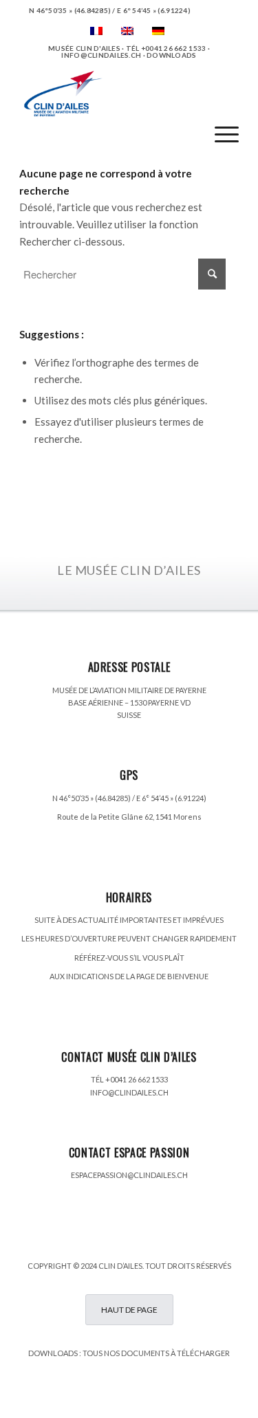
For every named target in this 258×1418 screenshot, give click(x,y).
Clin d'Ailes (87, 1399)
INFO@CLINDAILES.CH (129, 1092)
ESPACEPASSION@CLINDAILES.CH (129, 1174)
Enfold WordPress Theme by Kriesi (175, 1399)
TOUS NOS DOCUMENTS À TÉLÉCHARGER (156, 1353)
